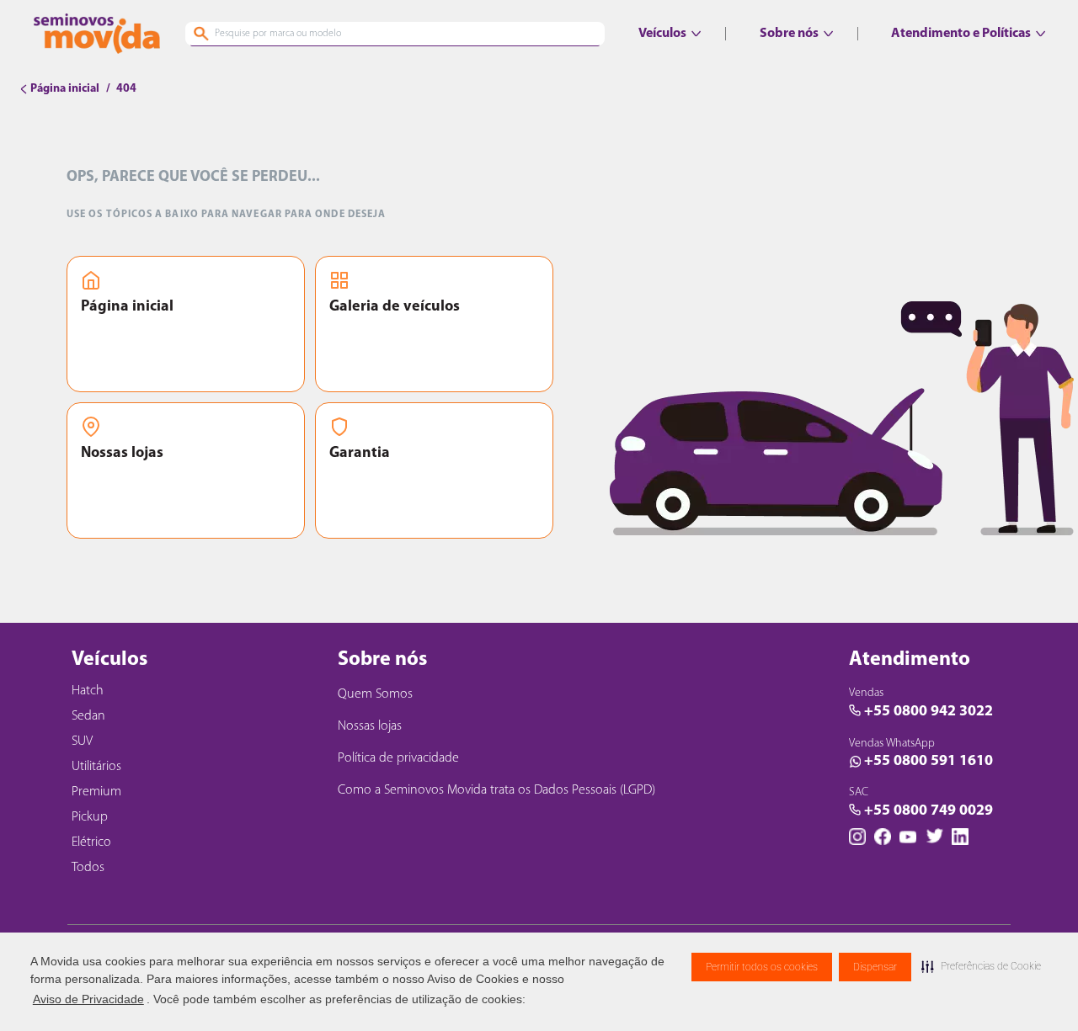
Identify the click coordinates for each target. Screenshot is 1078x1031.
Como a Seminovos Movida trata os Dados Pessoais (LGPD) (496, 790)
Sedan (88, 716)
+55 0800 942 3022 (928, 712)
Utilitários (96, 766)
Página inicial (127, 307)
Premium (96, 792)
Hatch (88, 691)
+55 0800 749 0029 (928, 811)
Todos (88, 867)
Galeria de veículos (394, 307)
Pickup (90, 817)
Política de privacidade (398, 758)
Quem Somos (375, 694)
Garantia (359, 453)
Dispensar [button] (875, 967)
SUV (82, 741)
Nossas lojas (122, 453)
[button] (981, 966)
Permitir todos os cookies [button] (762, 967)
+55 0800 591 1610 (928, 761)
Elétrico (91, 842)
